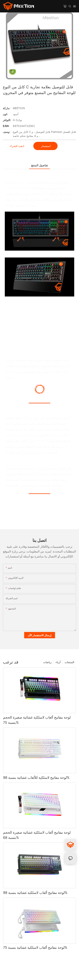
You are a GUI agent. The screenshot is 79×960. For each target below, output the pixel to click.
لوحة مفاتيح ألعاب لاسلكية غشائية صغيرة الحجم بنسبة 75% (37, 719)
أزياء (58, 662)
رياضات (47, 662)
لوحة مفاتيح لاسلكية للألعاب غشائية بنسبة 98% (36, 778)
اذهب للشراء (17, 146)
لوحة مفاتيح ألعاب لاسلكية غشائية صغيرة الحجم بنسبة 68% (37, 835)
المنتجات (69, 662)
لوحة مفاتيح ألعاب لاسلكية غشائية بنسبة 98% (35, 893)
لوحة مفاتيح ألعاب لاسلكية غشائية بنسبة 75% (35, 947)
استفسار (45, 146)
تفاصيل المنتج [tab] (39, 165)
